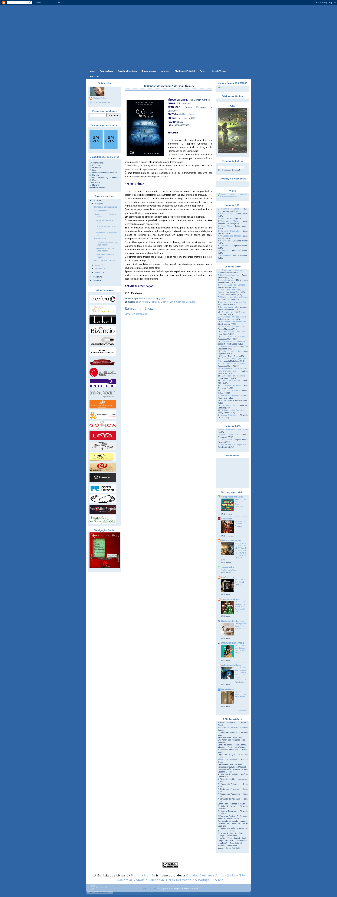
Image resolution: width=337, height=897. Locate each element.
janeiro (98, 272)
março (98, 265)
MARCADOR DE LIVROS (232, 643)
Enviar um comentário (136, 314)
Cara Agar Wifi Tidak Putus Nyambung (240, 626)
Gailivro (183, 114)
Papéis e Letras (228, 577)
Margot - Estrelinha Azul (231, 395)
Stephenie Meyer (101, 210)
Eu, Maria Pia (228, 405)
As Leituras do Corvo (231, 665)
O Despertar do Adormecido (233, 322)
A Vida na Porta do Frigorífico (232, 444)
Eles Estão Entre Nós (229, 275)
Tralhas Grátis (227, 567)
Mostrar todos (243, 710)
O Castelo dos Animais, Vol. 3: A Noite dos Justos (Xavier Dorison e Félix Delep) (240, 675)
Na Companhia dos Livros (233, 621)
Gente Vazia (226, 226)
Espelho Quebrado (230, 231)
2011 (94, 200)
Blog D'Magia (227, 689)
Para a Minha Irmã (226, 430)
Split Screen (226, 519)
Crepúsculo (225, 241)
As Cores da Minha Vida (234, 327)
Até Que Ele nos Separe (234, 312)
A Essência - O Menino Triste (233, 317)
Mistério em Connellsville (233, 341)
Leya (191, 114)
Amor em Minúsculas (233, 270)
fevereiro (99, 269)
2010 (94, 277)
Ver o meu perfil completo (100, 102)
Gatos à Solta (226, 214)
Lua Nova (225, 246)
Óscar (223, 356)
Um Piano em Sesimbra (233, 376)
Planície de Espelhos (230, 346)
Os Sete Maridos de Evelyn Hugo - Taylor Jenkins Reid (240, 606)
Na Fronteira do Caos (231, 541)
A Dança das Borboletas (233, 410)
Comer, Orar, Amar (229, 415)
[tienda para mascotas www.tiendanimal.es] (232, 197)
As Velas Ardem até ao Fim (233, 302)
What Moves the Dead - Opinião (240, 582)
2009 (94, 280)
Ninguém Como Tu (228, 435)
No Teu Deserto (225, 439)
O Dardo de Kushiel (234, 336)
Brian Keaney (100, 239)
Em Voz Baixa (226, 307)
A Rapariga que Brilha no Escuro (233, 297)
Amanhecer (226, 255)
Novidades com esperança (105, 207)
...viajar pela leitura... (230, 599)
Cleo (222, 295)
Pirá (223, 400)
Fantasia (155, 301)
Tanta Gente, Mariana (230, 221)
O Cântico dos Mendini (230, 236)
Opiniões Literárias (185, 301)
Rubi (222, 219)
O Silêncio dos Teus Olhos (234, 331)
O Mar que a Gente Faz (231, 351)
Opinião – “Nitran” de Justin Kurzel (240, 694)
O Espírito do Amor (231, 386)
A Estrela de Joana (230, 209)
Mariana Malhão (100, 98)
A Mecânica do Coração (233, 285)
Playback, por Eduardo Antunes (240, 523)
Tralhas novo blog (228, 570)
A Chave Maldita (230, 390)
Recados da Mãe (227, 280)
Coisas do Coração (231, 381)
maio (97, 204)
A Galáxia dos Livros (148, 889)
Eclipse (225, 251)
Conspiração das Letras (232, 497)
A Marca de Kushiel (233, 363)
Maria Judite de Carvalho (104, 261)
